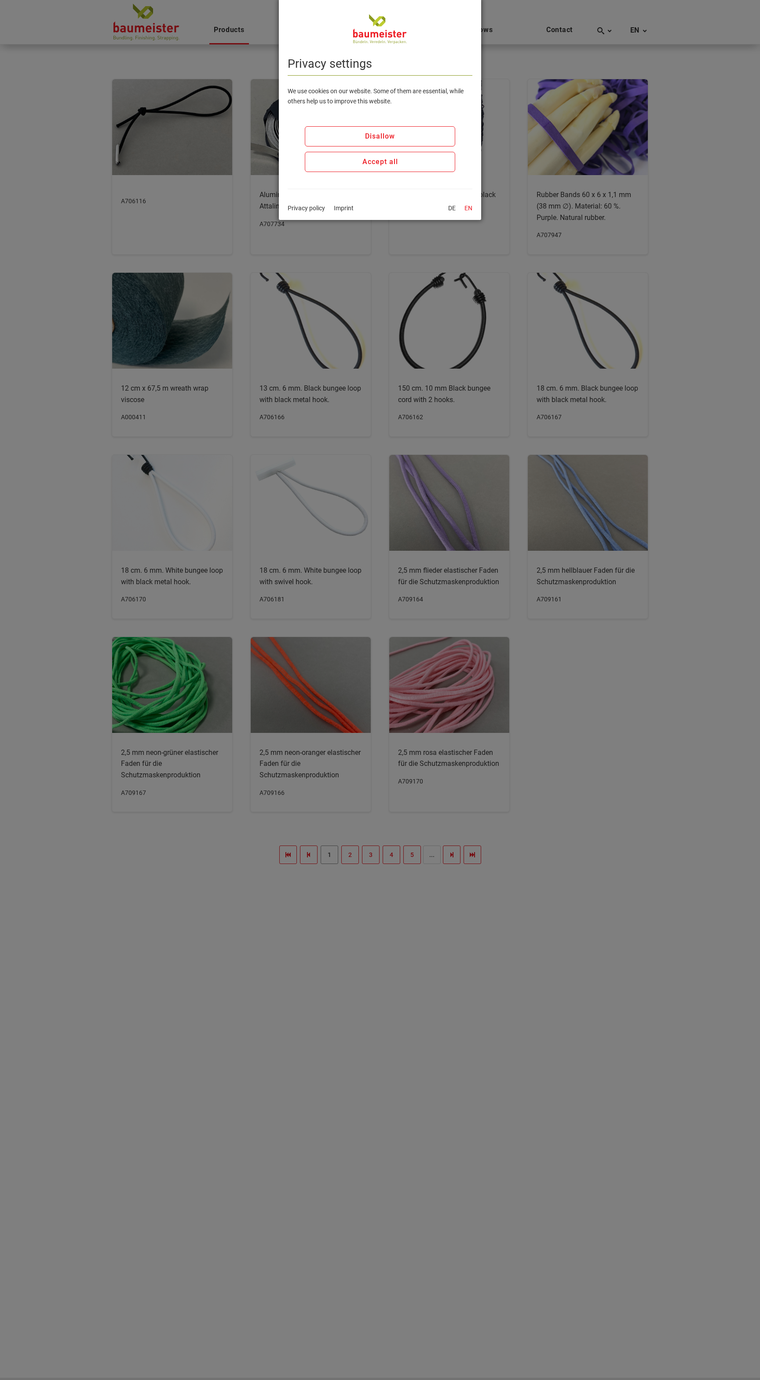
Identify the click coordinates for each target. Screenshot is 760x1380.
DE (452, 208)
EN (468, 208)
